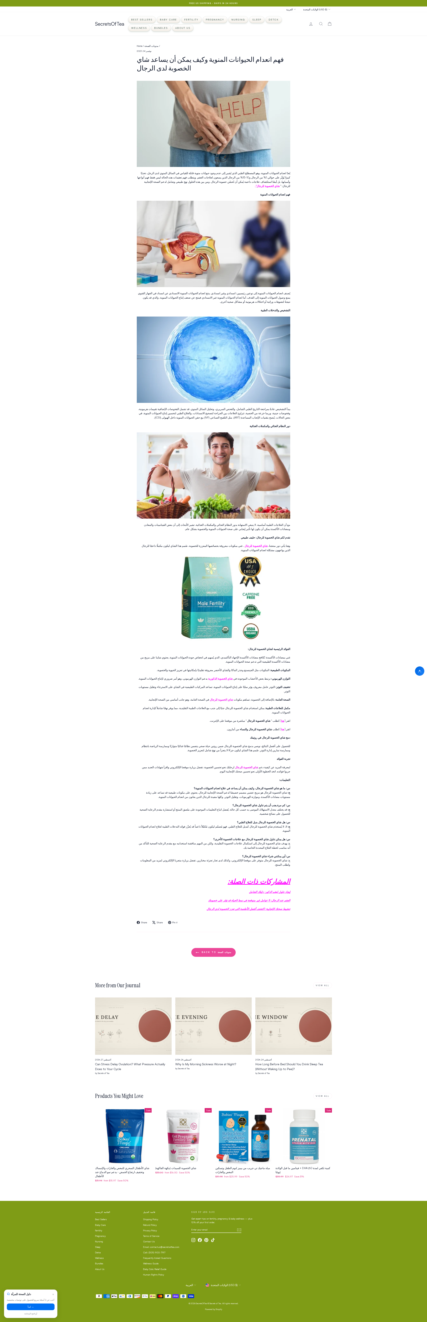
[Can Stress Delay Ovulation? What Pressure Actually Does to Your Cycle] (133, 1026)
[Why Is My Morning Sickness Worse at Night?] (213, 1026)
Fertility (191, 19)
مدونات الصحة (151, 45)
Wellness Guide (150, 1263)
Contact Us (149, 1241)
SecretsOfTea (109, 24)
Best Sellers (142, 19)
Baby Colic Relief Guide (154, 1269)
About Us (182, 27)
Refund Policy (150, 1225)
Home (139, 45)
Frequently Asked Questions (157, 1258)
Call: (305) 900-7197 (154, 1252)
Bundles (161, 27)
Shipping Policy (150, 1219)
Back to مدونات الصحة (215, 952)
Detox (274, 19)
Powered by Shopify (213, 1309)
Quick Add (123, 1161)
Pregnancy (215, 19)
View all (322, 985)
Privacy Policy (150, 1230)
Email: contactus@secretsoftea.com (161, 1247)
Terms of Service (151, 1236)
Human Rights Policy (153, 1274)
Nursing (238, 19)
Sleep (256, 19)
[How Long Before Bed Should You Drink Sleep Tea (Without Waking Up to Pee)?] (293, 1026)
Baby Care (168, 19)
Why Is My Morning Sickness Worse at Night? (205, 1064)
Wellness (139, 27)
